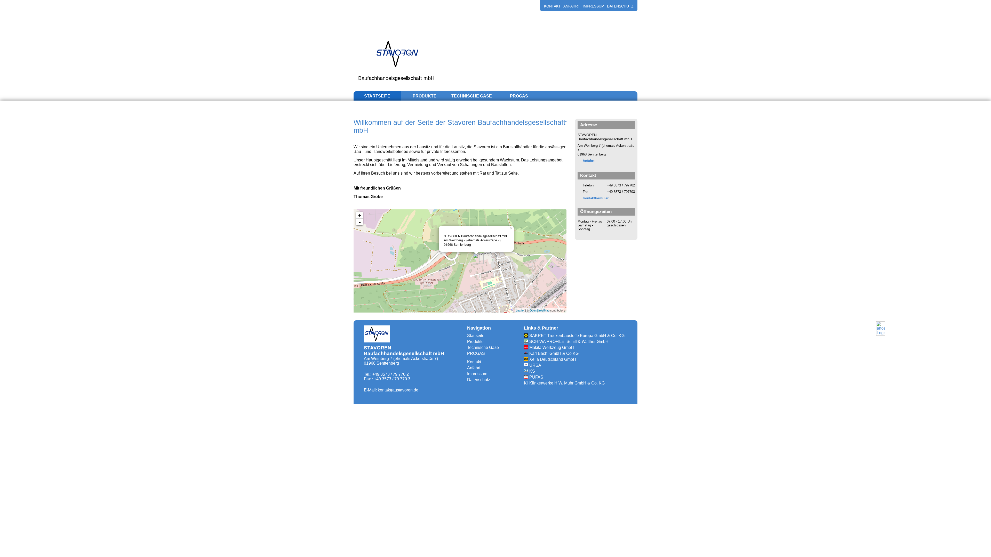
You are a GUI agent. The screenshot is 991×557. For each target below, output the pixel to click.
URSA (535, 365)
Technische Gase (471, 96)
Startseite (377, 96)
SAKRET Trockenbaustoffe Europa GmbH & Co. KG (577, 335)
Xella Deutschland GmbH (552, 359)
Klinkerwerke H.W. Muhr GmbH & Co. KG (567, 383)
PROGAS (519, 96)
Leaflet (520, 310)
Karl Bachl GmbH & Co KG (554, 353)
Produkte (424, 96)
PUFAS (536, 377)
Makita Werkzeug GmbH (551, 347)
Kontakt (552, 6)
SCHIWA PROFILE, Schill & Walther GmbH (569, 341)
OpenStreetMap (539, 310)
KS (532, 371)
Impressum (593, 6)
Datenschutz (620, 6)
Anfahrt (571, 6)
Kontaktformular (596, 198)
